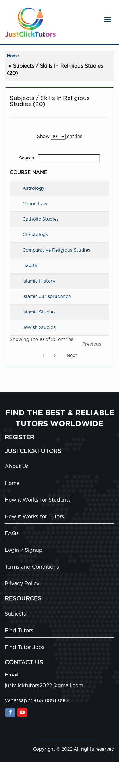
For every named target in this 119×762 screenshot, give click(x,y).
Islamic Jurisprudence (47, 297)
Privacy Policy (22, 583)
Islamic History (39, 281)
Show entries (59, 136)
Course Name (28, 172)
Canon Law (35, 204)
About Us (17, 466)
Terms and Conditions (32, 566)
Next (72, 356)
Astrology (33, 188)
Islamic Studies (39, 312)
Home (13, 56)
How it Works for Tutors (34, 516)
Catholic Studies (41, 219)
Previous (91, 344)
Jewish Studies (39, 327)
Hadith (30, 266)
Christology (35, 235)
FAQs (12, 533)
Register (19, 437)
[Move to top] (108, 751)
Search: (27, 158)
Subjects (15, 613)
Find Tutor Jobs (24, 647)
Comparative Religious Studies (56, 250)
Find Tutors (19, 630)
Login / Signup (24, 550)
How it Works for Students (38, 500)
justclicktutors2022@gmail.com (44, 685)
